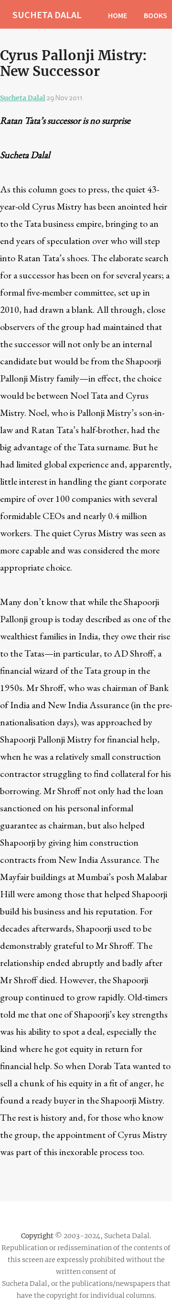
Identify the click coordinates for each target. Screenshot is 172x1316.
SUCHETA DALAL (47, 15)
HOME (117, 15)
